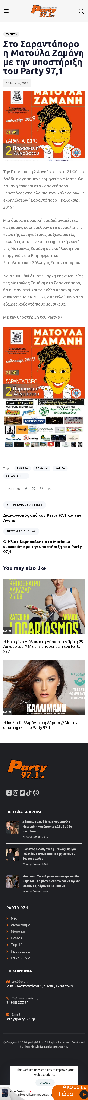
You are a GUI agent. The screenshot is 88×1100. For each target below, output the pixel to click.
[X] (33, 488)
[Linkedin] (49, 488)
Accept (45, 1082)
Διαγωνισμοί (21, 925)
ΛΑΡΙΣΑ (60, 468)
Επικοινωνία (20, 958)
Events (11, 34)
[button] (81, 11)
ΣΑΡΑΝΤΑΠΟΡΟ (16, 475)
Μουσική (18, 931)
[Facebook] (26, 488)
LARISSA (22, 468)
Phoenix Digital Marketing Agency (46, 1046)
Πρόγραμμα (20, 951)
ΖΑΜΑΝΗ (42, 468)
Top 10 (16, 945)
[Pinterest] (41, 488)
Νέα (14, 918)
